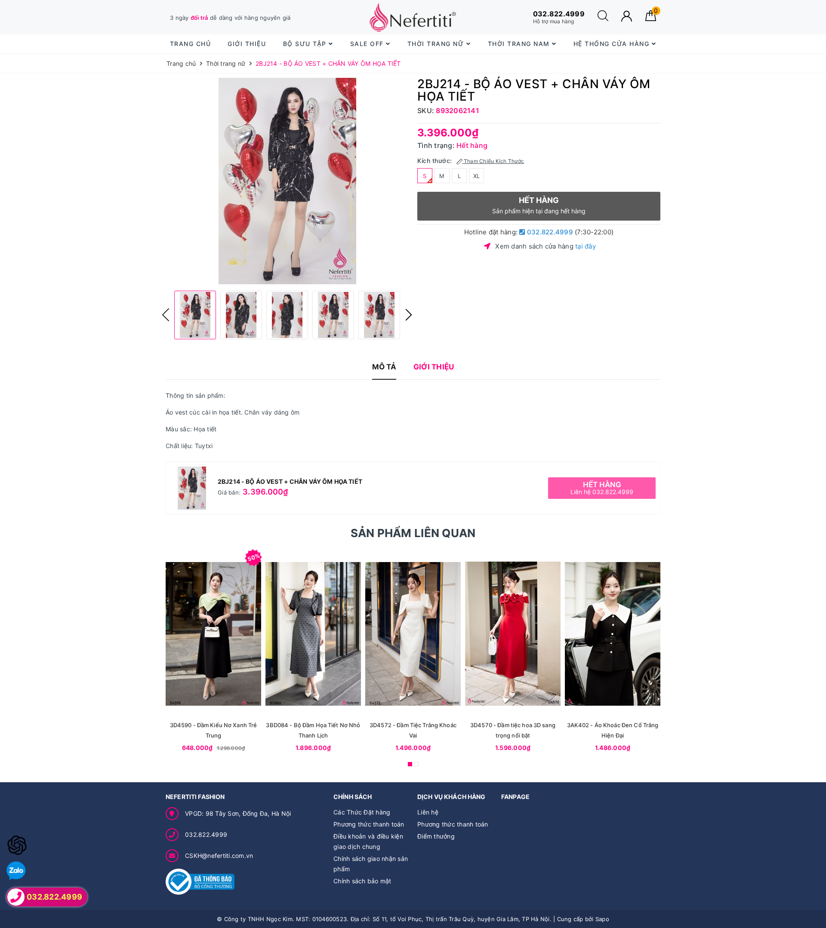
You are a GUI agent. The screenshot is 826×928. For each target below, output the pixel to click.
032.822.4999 (549, 232)
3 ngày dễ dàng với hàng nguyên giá (230, 17)
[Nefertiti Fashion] (413, 17)
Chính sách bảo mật (362, 881)
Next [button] (408, 314)
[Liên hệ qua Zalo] (16, 871)
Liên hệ (427, 812)
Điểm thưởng (436, 836)
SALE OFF (368, 43)
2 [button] (416, 764)
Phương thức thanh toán (368, 824)
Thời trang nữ (436, 43)
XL (476, 175)
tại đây (585, 246)
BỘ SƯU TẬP (306, 43)
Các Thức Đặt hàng (361, 812)
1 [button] (410, 764)
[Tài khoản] (626, 16)
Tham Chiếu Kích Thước (493, 161)
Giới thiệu (247, 43)
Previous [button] (165, 314)
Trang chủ (190, 43)
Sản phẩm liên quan (413, 533)
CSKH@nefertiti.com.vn (219, 855)
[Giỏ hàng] (650, 18)
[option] (287, 181)
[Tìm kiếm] (603, 18)
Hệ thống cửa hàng (612, 43)
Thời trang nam (520, 43)
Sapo (602, 919)
